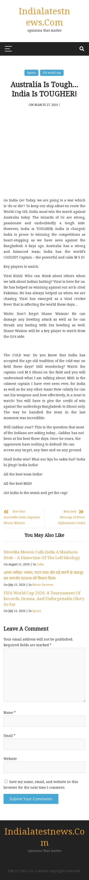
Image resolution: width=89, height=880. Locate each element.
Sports (31, 73)
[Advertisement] (44, 149)
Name (10, 712)
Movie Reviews (42, 585)
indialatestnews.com (44, 16)
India (40, 564)
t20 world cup (52, 73)
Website (10, 758)
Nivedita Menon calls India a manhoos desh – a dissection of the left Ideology (42, 554)
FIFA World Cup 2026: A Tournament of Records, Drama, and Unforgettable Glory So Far (44, 598)
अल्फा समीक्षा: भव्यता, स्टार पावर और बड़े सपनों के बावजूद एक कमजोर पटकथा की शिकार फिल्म (44, 575)
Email (9, 735)
